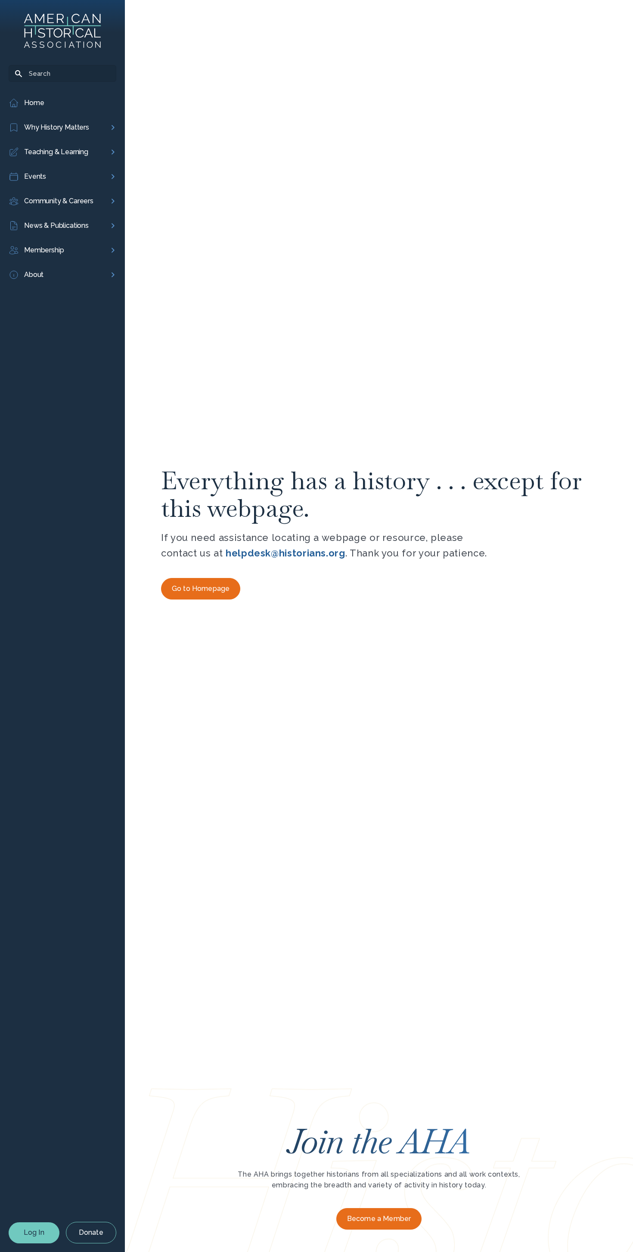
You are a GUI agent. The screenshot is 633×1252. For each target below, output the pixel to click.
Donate (91, 1232)
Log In (34, 1232)
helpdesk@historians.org (285, 553)
